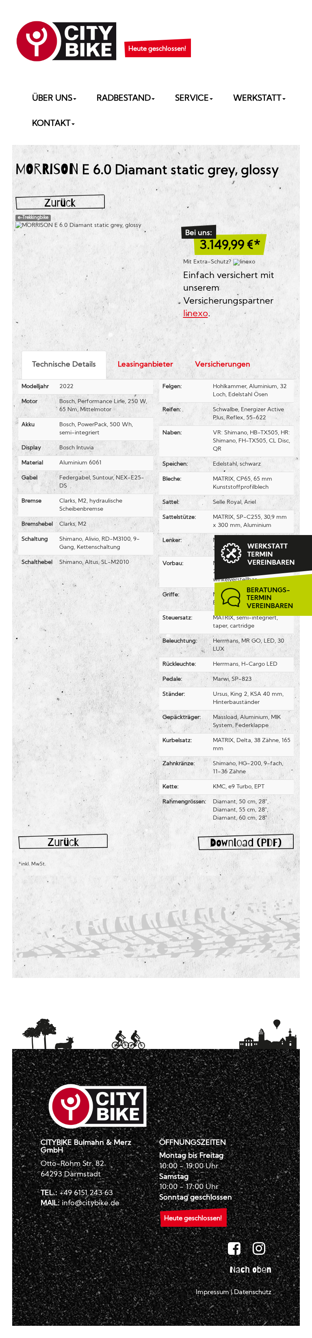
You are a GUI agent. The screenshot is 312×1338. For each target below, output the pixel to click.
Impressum (212, 1292)
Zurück (60, 202)
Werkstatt (257, 99)
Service (192, 99)
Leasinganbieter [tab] (145, 365)
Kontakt (51, 124)
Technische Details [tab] (64, 365)
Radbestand (124, 99)
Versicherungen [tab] (222, 365)
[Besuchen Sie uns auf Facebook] (234, 1249)
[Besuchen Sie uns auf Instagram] (259, 1249)
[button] (157, 39)
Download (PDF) (246, 842)
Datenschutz (252, 1292)
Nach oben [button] (250, 1269)
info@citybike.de (90, 1203)
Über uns (52, 99)
